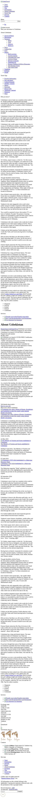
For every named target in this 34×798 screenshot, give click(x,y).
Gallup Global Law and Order (13, 294)
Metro (9, 40)
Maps (6, 93)
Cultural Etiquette (9, 82)
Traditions (7, 69)
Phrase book (7, 88)
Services (6, 14)
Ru (5, 24)
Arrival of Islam (12, 59)
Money (6, 85)
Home (2, 329)
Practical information (10, 78)
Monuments (7, 37)
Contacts (6, 16)
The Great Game (13, 67)
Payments (7, 768)
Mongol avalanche (13, 61)
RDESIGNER (13, 789)
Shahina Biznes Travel (7, 778)
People (6, 72)
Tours (6, 4)
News (6, 47)
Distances (7, 92)
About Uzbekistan (9, 11)
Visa (5, 8)
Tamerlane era (12, 62)
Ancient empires (12, 56)
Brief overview (12, 54)
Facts (5, 50)
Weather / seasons (9, 83)
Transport (7, 39)
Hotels (6, 6)
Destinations (7, 9)
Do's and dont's (8, 80)
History (6, 52)
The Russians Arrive (14, 66)
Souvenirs (7, 87)
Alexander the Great (14, 57)
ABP (13, 788)
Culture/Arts (7, 49)
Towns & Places (9, 35)
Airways (10, 44)
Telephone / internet (10, 90)
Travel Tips (7, 13)
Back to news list (6, 406)
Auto (9, 42)
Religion (6, 71)
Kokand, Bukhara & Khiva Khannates (19, 64)
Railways (10, 45)
